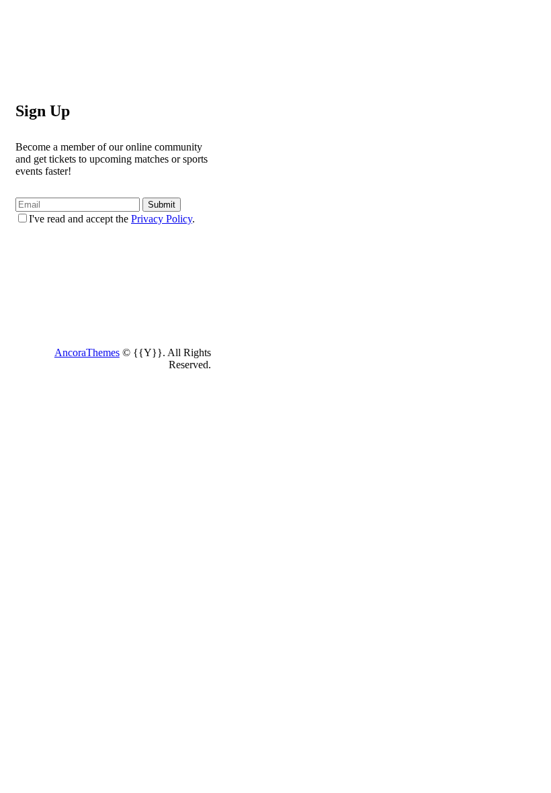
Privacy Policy (161, 218)
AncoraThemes (87, 352)
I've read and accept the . (112, 218)
